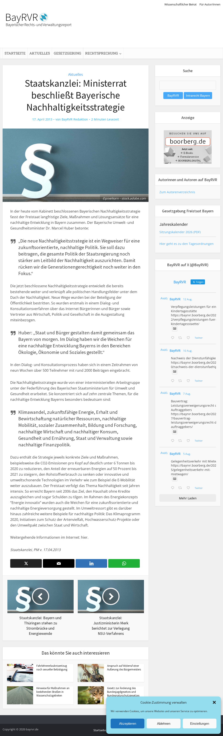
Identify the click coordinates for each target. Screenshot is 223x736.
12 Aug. (187, 299)
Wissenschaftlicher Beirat (180, 4)
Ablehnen (163, 723)
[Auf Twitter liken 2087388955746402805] (190, 338)
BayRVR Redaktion (75, 119)
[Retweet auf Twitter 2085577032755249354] (181, 441)
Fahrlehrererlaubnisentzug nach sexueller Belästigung (51, 667)
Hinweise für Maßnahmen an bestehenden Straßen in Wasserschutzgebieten (52, 691)
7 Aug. (187, 394)
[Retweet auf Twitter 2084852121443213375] (181, 488)
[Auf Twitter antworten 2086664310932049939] (173, 381)
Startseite (15, 53)
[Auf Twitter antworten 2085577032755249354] (173, 441)
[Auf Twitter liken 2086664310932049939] (190, 381)
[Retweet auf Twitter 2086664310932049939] (181, 381)
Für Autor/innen (209, 4)
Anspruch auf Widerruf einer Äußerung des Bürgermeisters (124, 667)
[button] (214, 702)
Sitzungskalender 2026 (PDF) (180, 232)
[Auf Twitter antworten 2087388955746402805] (173, 338)
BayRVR (175, 299)
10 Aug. (187, 351)
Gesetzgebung (67, 53)
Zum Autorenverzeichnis (177, 192)
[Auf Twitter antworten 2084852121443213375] (173, 488)
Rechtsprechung (101, 53)
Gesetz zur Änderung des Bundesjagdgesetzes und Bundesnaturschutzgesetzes (123, 691)
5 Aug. (187, 454)
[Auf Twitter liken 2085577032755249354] (190, 441)
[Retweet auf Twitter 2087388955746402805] (181, 338)
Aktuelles (39, 53)
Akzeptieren (127, 723)
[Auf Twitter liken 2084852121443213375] (190, 488)
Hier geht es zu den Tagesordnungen (186, 244)
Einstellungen (199, 723)
